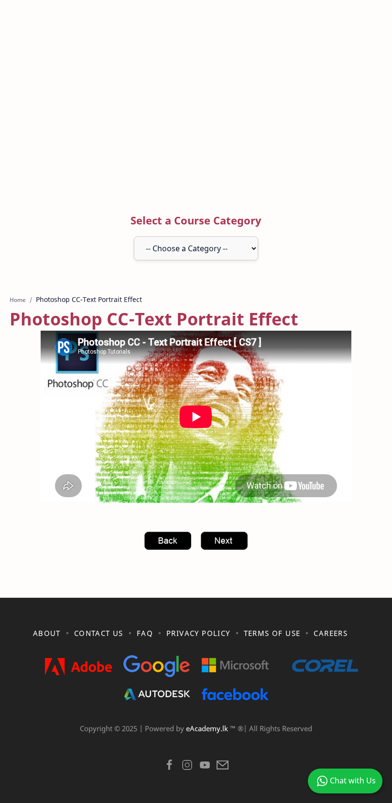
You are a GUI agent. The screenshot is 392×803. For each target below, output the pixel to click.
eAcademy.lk (208, 728)
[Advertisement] (196, 111)
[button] (169, 767)
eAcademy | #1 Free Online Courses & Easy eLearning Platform (176, 741)
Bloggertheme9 (352, 741)
